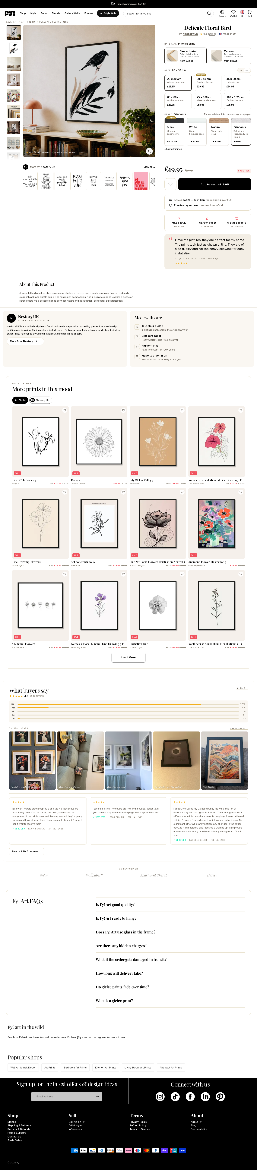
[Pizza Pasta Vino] (77, 181)
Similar (22, 400)
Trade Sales (15, 1140)
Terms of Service (140, 1129)
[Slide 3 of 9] (14, 64)
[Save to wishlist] (170, 184)
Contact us (14, 1136)
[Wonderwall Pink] (141, 181)
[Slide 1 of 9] (14, 32)
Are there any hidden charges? (121, 945)
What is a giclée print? (114, 1000)
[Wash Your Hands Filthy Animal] (62, 181)
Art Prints (28, 21)
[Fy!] (10, 13)
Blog (193, 1125)
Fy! (18, 1162)
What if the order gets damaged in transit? (131, 959)
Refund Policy (138, 1125)
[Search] (209, 13)
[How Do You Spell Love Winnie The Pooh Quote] (30, 181)
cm (247, 70)
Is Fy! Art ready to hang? (116, 918)
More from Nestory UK (25, 341)
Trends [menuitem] (56, 13)
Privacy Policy (138, 1122)
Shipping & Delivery (19, 1125)
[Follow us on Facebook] (190, 1096)
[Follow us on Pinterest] (220, 1096)
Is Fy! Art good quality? (115, 904)
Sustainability (199, 1129)
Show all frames (173, 149)
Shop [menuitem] (23, 13)
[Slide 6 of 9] (14, 111)
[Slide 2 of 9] (14, 48)
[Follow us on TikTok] (175, 1096)
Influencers (75, 1129)
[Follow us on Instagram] (160, 1096)
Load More (128, 657)
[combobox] (168, 13)
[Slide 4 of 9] (14, 80)
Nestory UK (190, 34)
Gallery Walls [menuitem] (72, 13)
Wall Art (11, 21)
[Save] (64, 410)
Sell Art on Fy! (77, 1122)
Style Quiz (110, 13)
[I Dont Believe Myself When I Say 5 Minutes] (46, 181)
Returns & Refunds (19, 1129)
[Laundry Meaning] (109, 181)
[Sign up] (97, 1096)
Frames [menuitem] (88, 13)
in (241, 70)
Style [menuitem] (33, 13)
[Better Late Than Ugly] (93, 181)
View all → (149, 166)
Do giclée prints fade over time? (122, 986)
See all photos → (239, 728)
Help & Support (17, 1132)
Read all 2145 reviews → (26, 851)
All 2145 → (242, 688)
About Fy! (196, 1122)
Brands (12, 1122)
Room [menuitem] (44, 13)
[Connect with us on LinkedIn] (205, 1096)
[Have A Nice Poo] (125, 181)
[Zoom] (149, 151)
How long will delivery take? (119, 973)
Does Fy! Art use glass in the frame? (125, 931)
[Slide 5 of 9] (14, 96)
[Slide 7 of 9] (14, 127)
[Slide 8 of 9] (14, 143)
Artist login (75, 1125)
